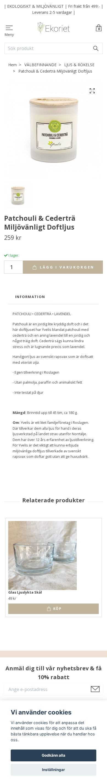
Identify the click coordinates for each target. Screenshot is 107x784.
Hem (12, 64)
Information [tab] (30, 296)
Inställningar (53, 769)
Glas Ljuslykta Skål (25, 592)
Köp (56, 608)
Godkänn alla (53, 755)
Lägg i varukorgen (66, 267)
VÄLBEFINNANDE (40, 64)
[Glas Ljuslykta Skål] (42, 555)
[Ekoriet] (53, 28)
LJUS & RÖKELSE (79, 64)
